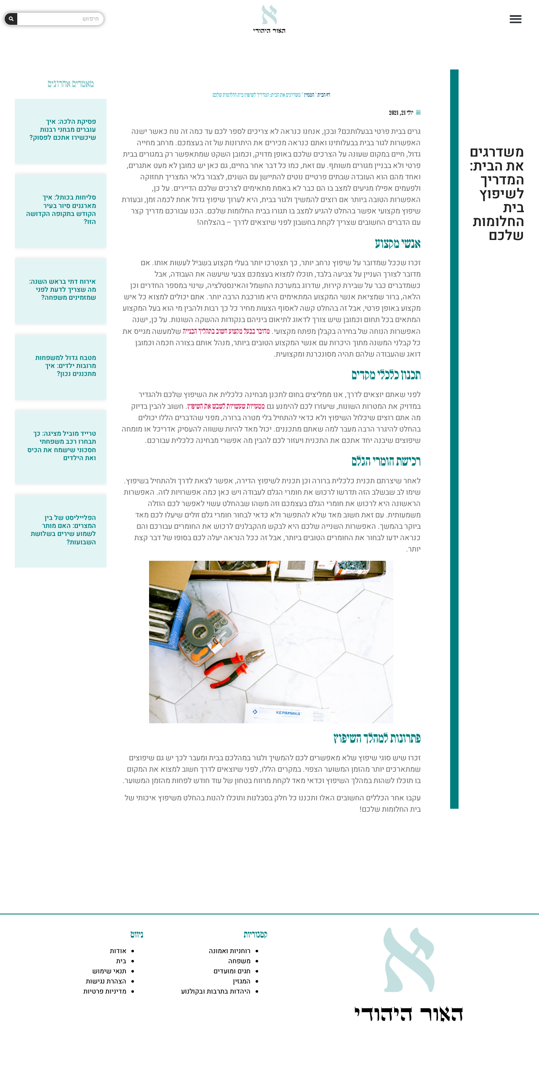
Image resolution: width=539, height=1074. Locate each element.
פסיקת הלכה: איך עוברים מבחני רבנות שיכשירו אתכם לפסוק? (62, 130)
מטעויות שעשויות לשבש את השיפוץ (226, 405)
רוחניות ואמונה (230, 951)
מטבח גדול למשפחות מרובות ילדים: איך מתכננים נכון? (65, 366)
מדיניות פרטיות (104, 991)
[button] (516, 19)
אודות (118, 951)
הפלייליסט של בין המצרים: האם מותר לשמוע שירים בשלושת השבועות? (63, 530)
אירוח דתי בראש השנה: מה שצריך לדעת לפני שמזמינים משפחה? (62, 290)
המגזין (309, 94)
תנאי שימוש (109, 971)
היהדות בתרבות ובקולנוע (216, 991)
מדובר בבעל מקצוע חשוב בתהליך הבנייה (226, 331)
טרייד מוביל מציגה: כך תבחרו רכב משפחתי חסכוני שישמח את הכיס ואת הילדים (61, 446)
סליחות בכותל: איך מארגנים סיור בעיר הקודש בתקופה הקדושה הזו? (61, 209)
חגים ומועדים (232, 971)
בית (121, 961)
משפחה (239, 961)
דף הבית (324, 94)
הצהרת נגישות (106, 981)
